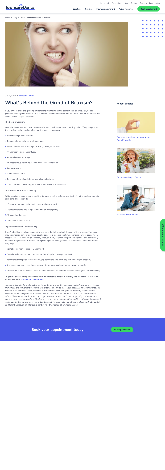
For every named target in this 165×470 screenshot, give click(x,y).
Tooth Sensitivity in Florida (129, 177)
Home (7, 17)
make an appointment (33, 279)
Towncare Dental (26, 95)
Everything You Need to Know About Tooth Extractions (133, 138)
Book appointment (122, 329)
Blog (15, 17)
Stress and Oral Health (127, 214)
